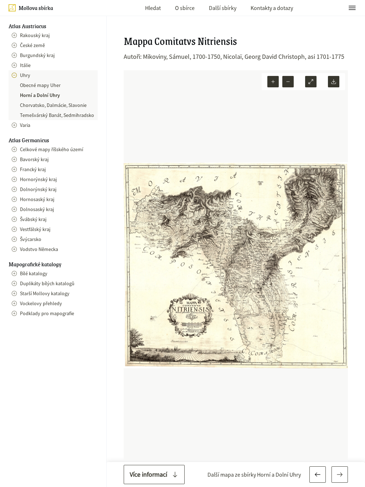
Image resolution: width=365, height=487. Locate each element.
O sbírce (185, 7)
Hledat (153, 7)
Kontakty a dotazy (272, 7)
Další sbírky (222, 7)
